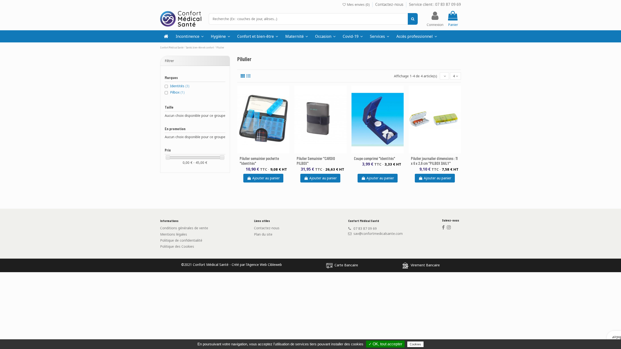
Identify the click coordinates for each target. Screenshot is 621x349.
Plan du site (263, 234)
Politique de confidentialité (181, 240)
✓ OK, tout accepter (385, 344)
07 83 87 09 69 (365, 228)
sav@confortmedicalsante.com (378, 233)
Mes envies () (358, 4)
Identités (179, 86)
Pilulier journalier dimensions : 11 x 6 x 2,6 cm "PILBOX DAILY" (434, 161)
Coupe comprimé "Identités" (374, 158)
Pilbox (177, 92)
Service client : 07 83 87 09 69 (435, 4)
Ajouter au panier (266, 178)
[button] (379, 36)
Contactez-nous (389, 4)
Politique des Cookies (177, 246)
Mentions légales (173, 234)
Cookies (415, 344)
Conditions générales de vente (184, 228)
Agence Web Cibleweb (264, 264)
